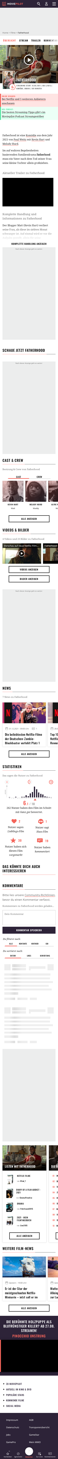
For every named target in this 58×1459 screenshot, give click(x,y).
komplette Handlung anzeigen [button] (28, 243)
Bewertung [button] (45, 955)
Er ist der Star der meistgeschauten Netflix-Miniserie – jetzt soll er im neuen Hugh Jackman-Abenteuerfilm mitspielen (21, 1292)
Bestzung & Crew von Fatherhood (21, 469)
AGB (31, 1419)
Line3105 (24, 1225)
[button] (7, 1455)
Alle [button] (11, 943)
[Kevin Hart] (13, 491)
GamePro (11, 1442)
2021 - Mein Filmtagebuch (24, 1219)
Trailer (36, 40)
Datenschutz (12, 1427)
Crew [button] (39, 476)
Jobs (8, 1434)
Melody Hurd (10, 144)
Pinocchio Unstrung (29, 1336)
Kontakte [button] (23, 943)
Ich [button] (47, 943)
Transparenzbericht (39, 1427)
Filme (13, 32)
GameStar (34, 1434)
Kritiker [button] (35, 943)
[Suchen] (39, 4)
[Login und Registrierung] (46, 4)
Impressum (12, 1419)
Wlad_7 (23, 1181)
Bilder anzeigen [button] (29, 579)
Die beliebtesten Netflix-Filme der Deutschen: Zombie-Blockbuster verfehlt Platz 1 (23, 738)
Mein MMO (35, 1442)
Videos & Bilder (15, 530)
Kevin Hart (38, 139)
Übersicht (9, 40)
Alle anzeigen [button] (29, 518)
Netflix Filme (23, 1175)
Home (5, 32)
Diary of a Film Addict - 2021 (28, 1191)
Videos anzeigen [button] (29, 569)
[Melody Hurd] (35, 491)
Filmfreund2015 (26, 1208)
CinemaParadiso (26, 1197)
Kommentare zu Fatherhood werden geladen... (28, 905)
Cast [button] (18, 476)
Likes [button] (29, 955)
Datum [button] (13, 955)
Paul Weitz (20, 139)
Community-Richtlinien (40, 895)
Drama (20, 1203)
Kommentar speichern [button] (29, 930)
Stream (23, 40)
